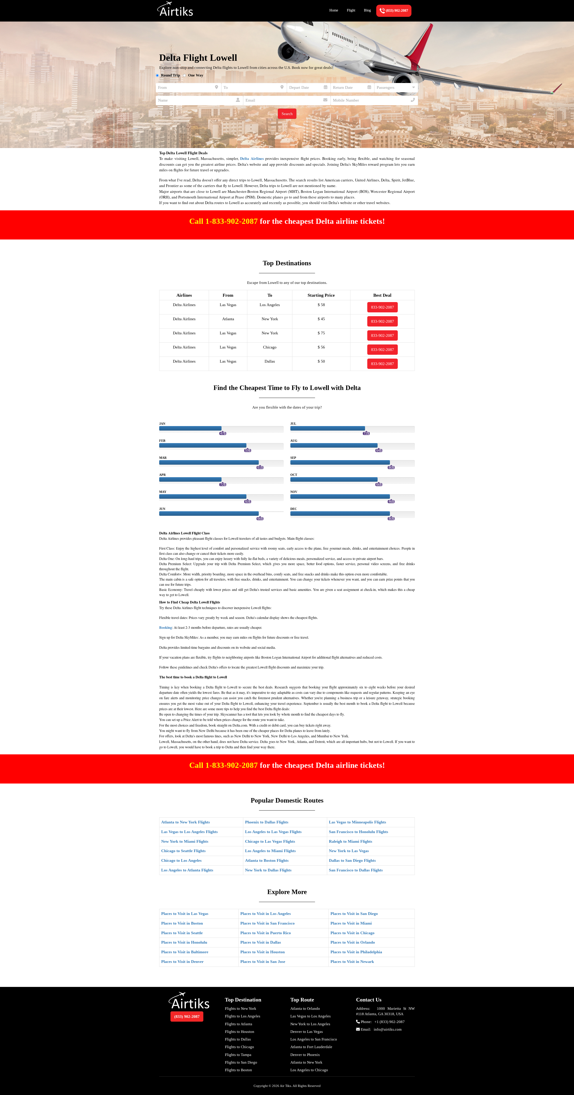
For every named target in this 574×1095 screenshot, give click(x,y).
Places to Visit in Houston (262, 952)
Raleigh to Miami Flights (350, 841)
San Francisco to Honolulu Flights (358, 831)
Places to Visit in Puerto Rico (265, 933)
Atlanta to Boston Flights (267, 860)
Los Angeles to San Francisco (313, 1039)
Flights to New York (240, 1008)
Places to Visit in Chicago (352, 933)
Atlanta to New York (306, 1062)
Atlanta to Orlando (305, 1008)
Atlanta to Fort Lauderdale (311, 1047)
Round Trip (170, 75)
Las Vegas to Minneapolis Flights (357, 822)
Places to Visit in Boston (182, 923)
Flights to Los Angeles (242, 1016)
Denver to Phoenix (305, 1055)
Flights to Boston (238, 1070)
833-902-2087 (382, 307)
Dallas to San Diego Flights (352, 860)
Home (333, 10)
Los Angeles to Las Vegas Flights (273, 831)
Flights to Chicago (239, 1047)
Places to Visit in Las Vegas (184, 913)
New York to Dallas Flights (268, 870)
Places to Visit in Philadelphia (356, 952)
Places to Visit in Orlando (352, 942)
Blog (367, 10)
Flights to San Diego (241, 1062)
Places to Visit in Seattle (182, 933)
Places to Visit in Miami (351, 923)
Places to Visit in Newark (352, 961)
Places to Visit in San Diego (354, 913)
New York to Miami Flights (184, 841)
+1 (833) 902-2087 (389, 1022)
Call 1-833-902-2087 (224, 221)
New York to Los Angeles (310, 1024)
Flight (351, 10)
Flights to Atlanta (238, 1024)
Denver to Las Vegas (306, 1032)
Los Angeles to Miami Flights (270, 851)
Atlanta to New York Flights (185, 822)
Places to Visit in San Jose (262, 961)
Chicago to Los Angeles (181, 860)
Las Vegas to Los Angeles (310, 1016)
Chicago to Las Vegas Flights (270, 841)
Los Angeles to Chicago (309, 1070)
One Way (195, 75)
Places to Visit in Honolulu (184, 942)
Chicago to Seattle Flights (183, 851)
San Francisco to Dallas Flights (356, 870)
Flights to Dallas (238, 1039)
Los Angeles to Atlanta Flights (187, 870)
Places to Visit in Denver (182, 961)
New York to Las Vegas (349, 851)
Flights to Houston (239, 1032)
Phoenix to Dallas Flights (266, 822)
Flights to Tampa (238, 1055)
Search (287, 113)
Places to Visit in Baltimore (184, 952)
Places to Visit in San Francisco (267, 923)
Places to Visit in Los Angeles (265, 913)
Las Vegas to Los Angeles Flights (189, 831)
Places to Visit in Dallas (260, 942)
